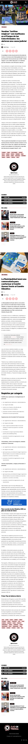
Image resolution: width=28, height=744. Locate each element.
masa (22, 154)
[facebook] (12, 185)
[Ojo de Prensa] (2, 47)
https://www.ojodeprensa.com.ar (14, 174)
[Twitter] (10, 51)
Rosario (8, 157)
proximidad (23, 155)
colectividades (14, 152)
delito (3, 154)
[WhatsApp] (13, 51)
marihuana (17, 154)
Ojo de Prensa (6, 47)
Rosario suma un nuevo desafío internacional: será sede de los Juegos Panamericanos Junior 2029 (18, 216)
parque (12, 155)
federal (7, 154)
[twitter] (15, 185)
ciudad (8, 152)
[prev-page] (2, 244)
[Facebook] (7, 51)
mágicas (12, 154)
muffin (3, 155)
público (3, 157)
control (20, 152)
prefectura (17, 155)
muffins (7, 155)
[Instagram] (23, 739)
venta (18, 157)
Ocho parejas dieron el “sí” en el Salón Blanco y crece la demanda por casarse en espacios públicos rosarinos (18, 238)
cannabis (3, 152)
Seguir (24, 200)
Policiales (4, 27)
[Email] (16, 51)
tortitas (13, 157)
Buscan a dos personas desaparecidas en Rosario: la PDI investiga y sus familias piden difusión (17, 227)
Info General (13, 212)
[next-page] (4, 244)
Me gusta (24, 197)
